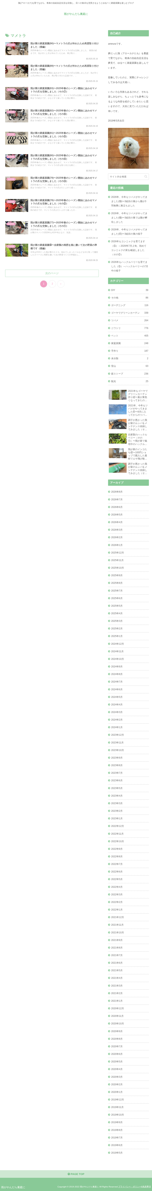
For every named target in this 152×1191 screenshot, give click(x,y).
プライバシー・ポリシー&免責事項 (134, 1187)
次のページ (52, 273)
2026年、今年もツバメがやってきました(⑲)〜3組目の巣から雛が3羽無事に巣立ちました (129, 201)
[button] (145, 176)
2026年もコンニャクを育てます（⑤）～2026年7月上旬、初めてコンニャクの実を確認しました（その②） (128, 248)
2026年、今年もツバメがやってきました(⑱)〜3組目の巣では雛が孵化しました (129, 217)
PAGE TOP (77, 1174)
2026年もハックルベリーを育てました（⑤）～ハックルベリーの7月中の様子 (129, 266)
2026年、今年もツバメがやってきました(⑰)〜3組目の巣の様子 (129, 231)
